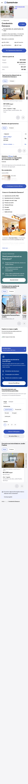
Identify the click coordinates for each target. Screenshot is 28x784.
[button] (13, 99)
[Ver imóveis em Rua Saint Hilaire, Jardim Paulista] (20, 7)
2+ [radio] (8, 424)
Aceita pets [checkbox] (7, 416)
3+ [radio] (11, 424)
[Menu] (2, 2)
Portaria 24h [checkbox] (18, 409)
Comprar (12, 81)
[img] (13, 92)
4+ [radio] (15, 424)
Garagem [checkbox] (14, 413)
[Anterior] (18, 118)
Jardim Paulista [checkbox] (8, 409)
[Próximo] (23, 118)
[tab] (5, 401)
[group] (13, 99)
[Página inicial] (11, 2)
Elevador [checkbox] (7, 413)
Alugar (5, 81)
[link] (14, 432)
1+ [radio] (4, 424)
